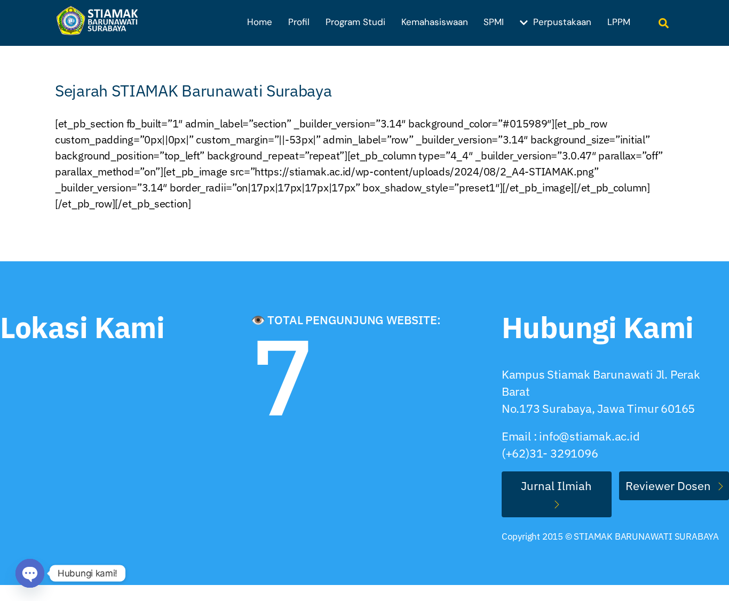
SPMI (494, 22)
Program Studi (355, 22)
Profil (299, 22)
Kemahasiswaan (434, 22)
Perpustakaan (560, 22)
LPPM (618, 22)
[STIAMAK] (100, 29)
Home (259, 22)
